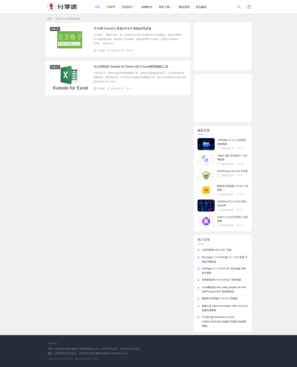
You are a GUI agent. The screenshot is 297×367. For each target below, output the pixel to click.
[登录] (249, 7)
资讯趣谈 (201, 7)
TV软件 (111, 7)
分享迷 (69, 358)
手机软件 (127, 7)
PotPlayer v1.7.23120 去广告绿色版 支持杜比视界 (224, 270)
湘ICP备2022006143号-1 (87, 358)
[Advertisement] (223, 46)
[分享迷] (63, 10)
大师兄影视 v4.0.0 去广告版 (217, 249)
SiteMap (52, 343)
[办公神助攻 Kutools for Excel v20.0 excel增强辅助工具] (69, 78)
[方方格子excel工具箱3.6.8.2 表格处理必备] (69, 40)
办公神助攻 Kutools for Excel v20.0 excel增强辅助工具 (131, 66)
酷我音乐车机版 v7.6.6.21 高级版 (219, 298)
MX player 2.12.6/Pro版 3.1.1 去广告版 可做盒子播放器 (225, 259)
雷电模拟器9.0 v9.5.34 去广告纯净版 (221, 279)
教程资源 (184, 7)
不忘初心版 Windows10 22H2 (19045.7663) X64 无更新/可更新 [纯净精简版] (224, 321)
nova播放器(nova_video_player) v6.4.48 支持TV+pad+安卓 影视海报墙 (224, 289)
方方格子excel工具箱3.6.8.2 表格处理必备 (122, 28)
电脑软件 (146, 7)
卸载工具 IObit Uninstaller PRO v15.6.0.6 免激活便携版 (225, 308)
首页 (97, 7)
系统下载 (164, 7)
